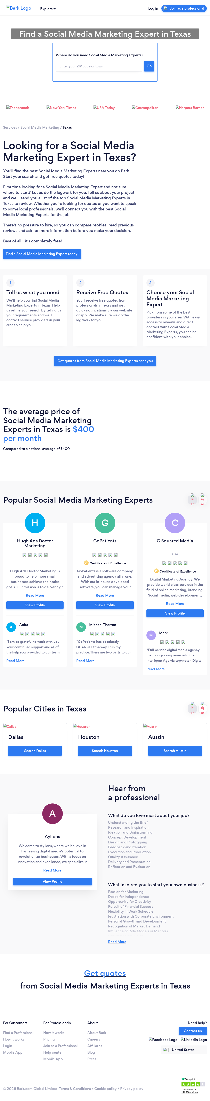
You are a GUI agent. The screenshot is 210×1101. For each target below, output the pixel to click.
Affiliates (94, 1045)
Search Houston (105, 750)
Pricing (49, 1039)
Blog (91, 1052)
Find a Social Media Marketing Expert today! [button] (42, 253)
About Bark (96, 1032)
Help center (53, 1052)
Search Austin (175, 750)
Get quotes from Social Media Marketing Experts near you (105, 360)
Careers (93, 1039)
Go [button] (149, 66)
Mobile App (13, 1052)
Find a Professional (18, 1032)
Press (91, 1059)
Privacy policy (131, 1088)
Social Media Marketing (40, 127)
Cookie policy (105, 1088)
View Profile (35, 605)
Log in (153, 8)
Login (7, 1045)
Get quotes (105, 973)
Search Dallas (35, 750)
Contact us (193, 1030)
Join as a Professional (60, 1045)
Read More (117, 941)
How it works (13, 1039)
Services (10, 127)
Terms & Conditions (75, 1088)
